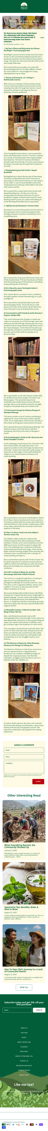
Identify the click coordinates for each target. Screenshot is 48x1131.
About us (24, 1028)
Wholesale (24, 1051)
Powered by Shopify (19, 1122)
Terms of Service (24, 1070)
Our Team (24, 1033)
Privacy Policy (24, 1075)
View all (24, 987)
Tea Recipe (24, 1047)
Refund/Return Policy (24, 1065)
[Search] (39, 6)
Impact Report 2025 (24, 1042)
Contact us (24, 1061)
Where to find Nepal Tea (24, 1056)
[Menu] (3, 6)
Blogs (24, 1037)
